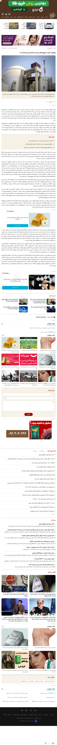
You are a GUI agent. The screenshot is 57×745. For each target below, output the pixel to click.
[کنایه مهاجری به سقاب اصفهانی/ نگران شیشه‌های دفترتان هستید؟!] (23, 302)
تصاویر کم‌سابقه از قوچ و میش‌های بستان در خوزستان (23, 25)
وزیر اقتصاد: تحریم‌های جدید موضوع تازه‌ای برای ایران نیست (39, 491)
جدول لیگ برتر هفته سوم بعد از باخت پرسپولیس (42, 511)
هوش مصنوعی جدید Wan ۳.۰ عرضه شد (44, 559)
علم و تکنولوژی (20, 17)
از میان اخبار (52, 296)
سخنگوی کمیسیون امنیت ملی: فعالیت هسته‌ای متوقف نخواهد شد (39, 144)
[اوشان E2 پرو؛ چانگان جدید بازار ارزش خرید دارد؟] (49, 25)
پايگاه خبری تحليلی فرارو (26, 718)
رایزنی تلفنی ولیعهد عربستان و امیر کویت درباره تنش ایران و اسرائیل (38, 147)
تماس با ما (45, 715)
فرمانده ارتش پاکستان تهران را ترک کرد (38, 308)
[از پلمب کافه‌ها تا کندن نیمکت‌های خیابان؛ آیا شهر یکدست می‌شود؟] (14, 583)
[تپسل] (7, 211)
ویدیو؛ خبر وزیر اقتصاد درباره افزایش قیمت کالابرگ (42, 541)
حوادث (38, 17)
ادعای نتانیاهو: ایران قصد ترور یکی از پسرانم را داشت (41, 565)
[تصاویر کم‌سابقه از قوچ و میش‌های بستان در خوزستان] (31, 25)
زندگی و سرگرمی (31, 17)
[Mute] (32, 288)
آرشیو (40, 715)
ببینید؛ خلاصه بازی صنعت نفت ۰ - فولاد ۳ (43, 499)
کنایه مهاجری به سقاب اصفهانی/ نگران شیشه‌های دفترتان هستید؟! (10, 300)
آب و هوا (10, 715)
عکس (15, 17)
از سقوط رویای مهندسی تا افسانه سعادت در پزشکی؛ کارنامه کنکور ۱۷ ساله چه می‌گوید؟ (43, 595)
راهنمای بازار (6, 17)
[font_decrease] (47, 102)
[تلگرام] (22, 710)
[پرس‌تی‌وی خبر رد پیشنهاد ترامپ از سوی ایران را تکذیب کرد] (23, 309)
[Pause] (30, 288)
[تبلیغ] (28, 6)
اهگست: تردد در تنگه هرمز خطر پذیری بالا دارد (43, 463)
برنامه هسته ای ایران (41, 317)
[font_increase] (54, 102)
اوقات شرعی (16, 715)
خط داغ (53, 520)
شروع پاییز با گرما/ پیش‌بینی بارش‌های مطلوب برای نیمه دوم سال (38, 495)
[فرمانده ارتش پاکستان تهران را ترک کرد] (51, 309)
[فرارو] (52, 16)
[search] (9, 14)
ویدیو (11, 17)
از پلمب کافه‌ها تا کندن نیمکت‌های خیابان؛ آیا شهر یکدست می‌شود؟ (15, 595)
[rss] (35, 710)
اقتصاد (25, 17)
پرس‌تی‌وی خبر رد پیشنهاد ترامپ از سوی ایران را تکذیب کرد (10, 308)
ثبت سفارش (15, 288)
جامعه (1, 17)
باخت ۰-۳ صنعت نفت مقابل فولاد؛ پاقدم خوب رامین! (41, 503)
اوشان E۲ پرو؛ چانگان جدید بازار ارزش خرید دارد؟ (41, 25)
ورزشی (42, 17)
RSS (5, 715)
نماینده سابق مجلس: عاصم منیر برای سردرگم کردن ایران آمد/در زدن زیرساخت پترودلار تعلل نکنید (38, 301)
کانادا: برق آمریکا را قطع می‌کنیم (46, 455)
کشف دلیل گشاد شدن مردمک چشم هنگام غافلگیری (41, 475)
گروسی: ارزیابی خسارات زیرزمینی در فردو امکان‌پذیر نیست (40, 141)
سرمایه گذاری (17, 226)
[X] (31, 710)
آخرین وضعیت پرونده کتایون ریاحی (45, 467)
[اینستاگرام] (26, 710)
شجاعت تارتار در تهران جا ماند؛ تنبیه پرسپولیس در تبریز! (40, 547)
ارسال (28, 414)
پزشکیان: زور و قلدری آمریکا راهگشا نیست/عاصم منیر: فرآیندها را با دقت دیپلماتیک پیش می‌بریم (31, 483)
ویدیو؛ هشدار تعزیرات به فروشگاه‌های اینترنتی (43, 553)
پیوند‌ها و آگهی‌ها (33, 715)
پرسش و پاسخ (23, 715)
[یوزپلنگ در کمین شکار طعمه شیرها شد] (14, 25)
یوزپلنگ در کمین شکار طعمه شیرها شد (5, 25)
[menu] (2, 14)
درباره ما (51, 715)
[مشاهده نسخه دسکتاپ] (6, 14)
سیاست (46, 17)
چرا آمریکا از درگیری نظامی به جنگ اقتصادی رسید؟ (41, 507)
